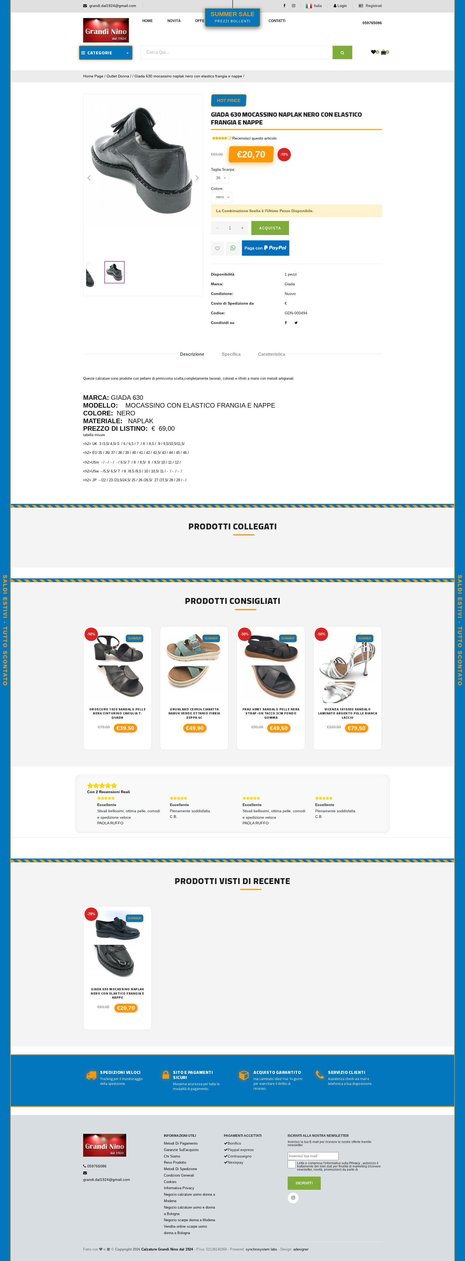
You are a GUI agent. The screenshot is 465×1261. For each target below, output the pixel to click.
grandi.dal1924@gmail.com (112, 5)
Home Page (93, 76)
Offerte (203, 21)
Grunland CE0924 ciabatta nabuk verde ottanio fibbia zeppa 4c (194, 713)
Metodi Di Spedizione (180, 1169)
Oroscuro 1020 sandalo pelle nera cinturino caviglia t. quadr (117, 713)
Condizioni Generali (179, 1175)
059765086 (97, 1166)
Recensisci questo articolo (254, 138)
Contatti (277, 21)
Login (341, 5)
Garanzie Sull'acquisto (181, 1150)
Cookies (170, 1182)
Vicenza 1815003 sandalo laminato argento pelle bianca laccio (347, 713)
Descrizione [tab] (192, 354)
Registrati (373, 5)
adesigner (300, 1249)
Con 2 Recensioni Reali (108, 792)
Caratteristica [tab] (271, 354)
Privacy (354, 1163)
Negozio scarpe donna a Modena (189, 1220)
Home (147, 21)
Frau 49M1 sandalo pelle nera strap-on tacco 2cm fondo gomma (271, 713)
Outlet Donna (118, 76)
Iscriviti (304, 1183)
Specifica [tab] (231, 354)
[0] (373, 52)
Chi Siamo (172, 1156)
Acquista (270, 228)
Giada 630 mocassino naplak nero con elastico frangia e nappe (188, 76)
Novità (174, 21)
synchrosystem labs (261, 1249)
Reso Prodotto (175, 1162)
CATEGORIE (98, 53)
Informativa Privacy (179, 1188)
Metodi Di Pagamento (181, 1143)
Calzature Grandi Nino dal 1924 (167, 1249)
